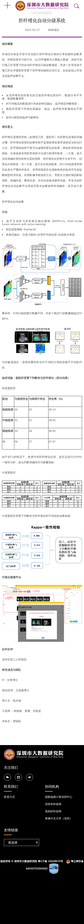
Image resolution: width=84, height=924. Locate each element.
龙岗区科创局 (53, 811)
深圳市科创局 (53, 804)
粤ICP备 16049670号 (50, 861)
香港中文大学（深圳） (58, 818)
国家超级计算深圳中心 (58, 797)
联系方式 (9, 797)
